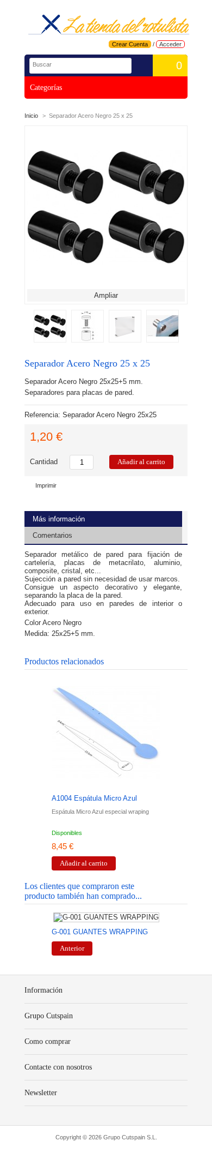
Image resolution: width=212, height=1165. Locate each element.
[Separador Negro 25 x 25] (87, 340)
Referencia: (43, 415)
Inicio (31, 115)
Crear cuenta (130, 44)
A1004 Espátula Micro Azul (94, 798)
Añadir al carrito (84, 863)
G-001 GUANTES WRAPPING (100, 932)
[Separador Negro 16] (50, 340)
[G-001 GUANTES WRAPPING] (106, 917)
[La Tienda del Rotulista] (108, 25)
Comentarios (52, 535)
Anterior (72, 948)
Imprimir (46, 485)
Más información (59, 519)
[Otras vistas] (27, 325)
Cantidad (44, 462)
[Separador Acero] (125, 340)
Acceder (170, 44)
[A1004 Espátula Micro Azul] (106, 733)
